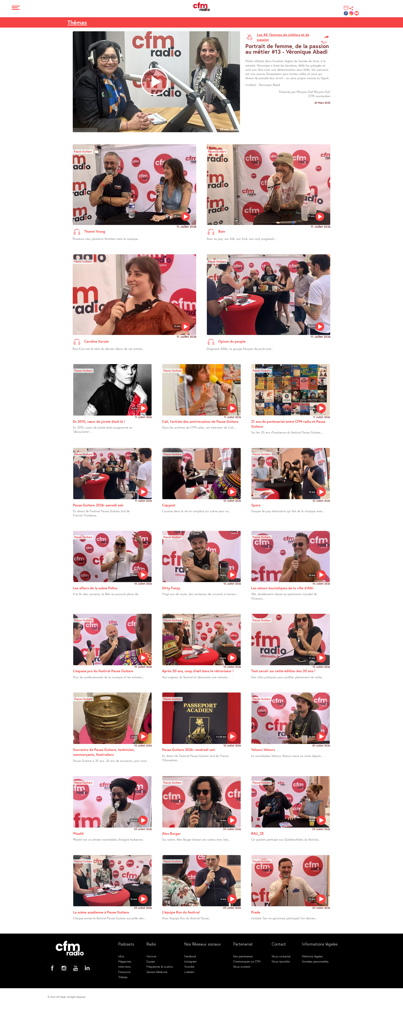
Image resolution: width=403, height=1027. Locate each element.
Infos (121, 956)
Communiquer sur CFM (247, 961)
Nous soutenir (241, 966)
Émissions (124, 972)
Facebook (190, 956)
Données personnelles (315, 961)
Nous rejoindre (281, 961)
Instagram (190, 961)
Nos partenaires (243, 956)
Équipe (150, 961)
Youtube (189, 966)
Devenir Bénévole (156, 972)
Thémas (77, 22)
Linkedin (189, 972)
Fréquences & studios (159, 966)
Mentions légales (312, 956)
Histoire (151, 956)
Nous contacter (281, 956)
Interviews (124, 966)
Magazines (124, 961)
